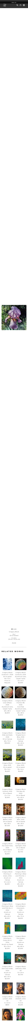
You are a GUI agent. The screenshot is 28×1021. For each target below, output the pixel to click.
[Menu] (24, 5)
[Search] (17, 5)
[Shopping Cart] (20, 5)
